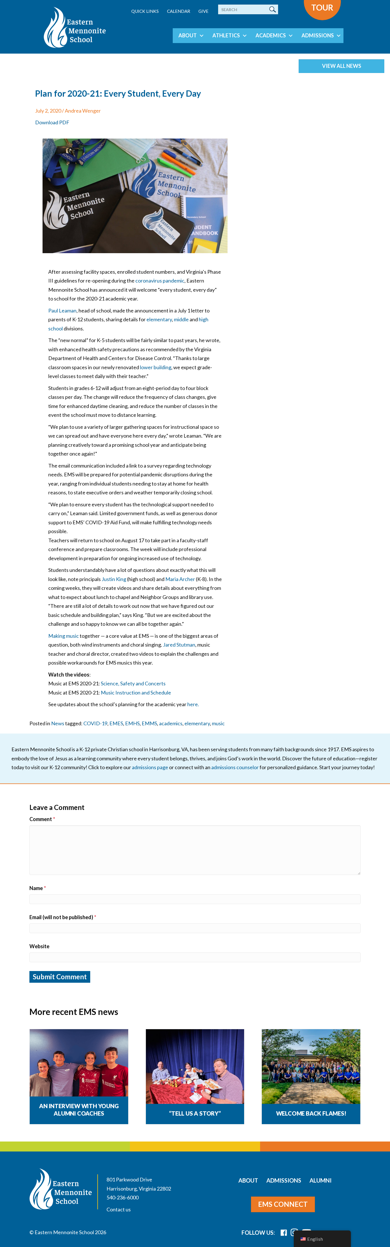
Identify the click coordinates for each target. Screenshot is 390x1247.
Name (37, 888)
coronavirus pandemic (159, 280)
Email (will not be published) (62, 917)
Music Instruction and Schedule (136, 692)
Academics (271, 35)
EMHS (132, 723)
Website (39, 946)
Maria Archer (180, 579)
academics (170, 723)
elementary (159, 319)
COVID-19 (95, 723)
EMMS (149, 723)
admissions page (150, 767)
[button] (201, 35)
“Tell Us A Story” (195, 1113)
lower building (155, 367)
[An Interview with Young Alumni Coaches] (79, 1067)
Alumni (320, 1180)
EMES (116, 723)
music (218, 723)
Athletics (226, 35)
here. (193, 704)
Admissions (317, 35)
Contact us (118, 1209)
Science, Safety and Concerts (133, 683)
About (187, 35)
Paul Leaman (62, 310)
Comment (42, 819)
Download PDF (52, 122)
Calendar (178, 11)
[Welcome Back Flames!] (311, 1067)
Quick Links (145, 11)
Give (203, 11)
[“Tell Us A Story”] (195, 1067)
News (57, 723)
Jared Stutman (179, 644)
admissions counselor (235, 767)
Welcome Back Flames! (311, 1113)
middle (181, 319)
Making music (63, 636)
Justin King (114, 579)
